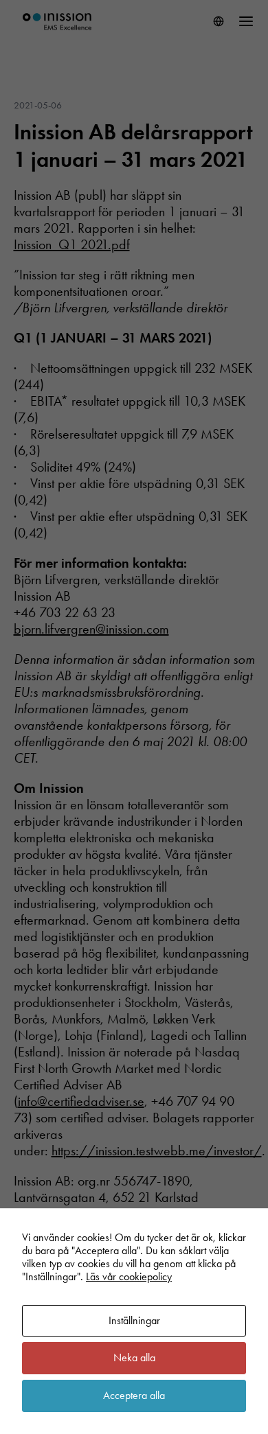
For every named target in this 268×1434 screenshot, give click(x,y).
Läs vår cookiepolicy (129, 1276)
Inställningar (134, 1320)
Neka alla (134, 1357)
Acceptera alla (134, 1395)
